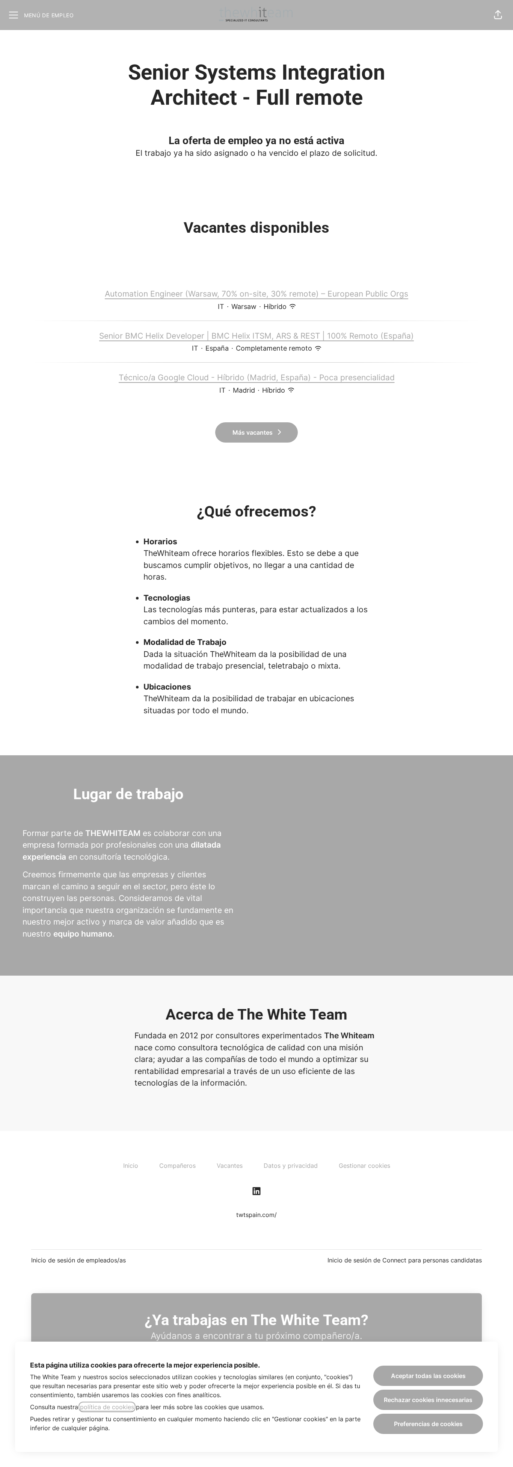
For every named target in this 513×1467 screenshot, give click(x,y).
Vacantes (230, 1165)
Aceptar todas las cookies (428, 1376)
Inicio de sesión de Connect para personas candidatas (404, 1260)
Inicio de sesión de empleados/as (78, 1260)
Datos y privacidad (291, 1165)
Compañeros (177, 1165)
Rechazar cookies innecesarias (428, 1400)
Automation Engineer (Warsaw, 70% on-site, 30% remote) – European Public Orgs (256, 293)
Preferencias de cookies (428, 1424)
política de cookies (107, 1407)
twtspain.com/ (256, 1214)
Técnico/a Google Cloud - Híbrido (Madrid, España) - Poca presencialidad (257, 377)
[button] (497, 15)
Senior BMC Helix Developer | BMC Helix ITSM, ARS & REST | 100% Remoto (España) (256, 335)
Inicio (130, 1165)
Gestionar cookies (364, 1165)
